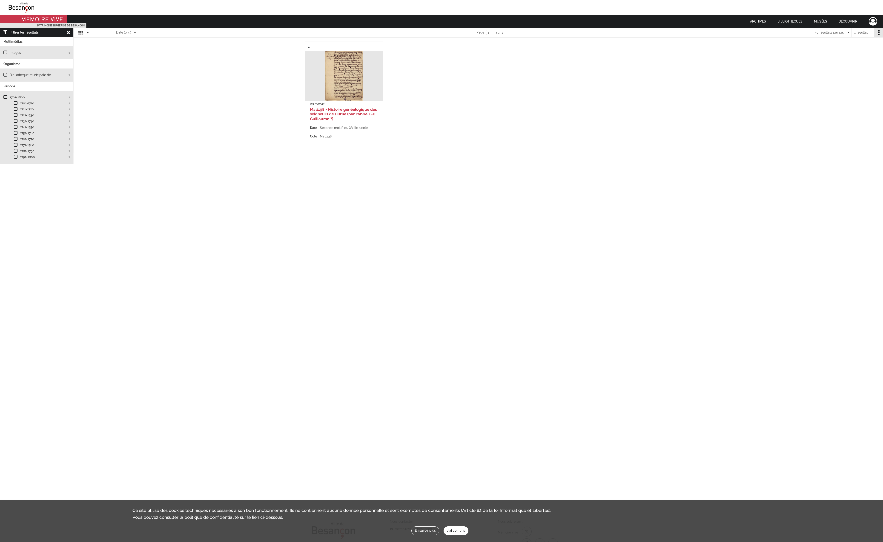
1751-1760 (27, 133)
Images (15, 52)
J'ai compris (456, 530)
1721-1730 (27, 115)
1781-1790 (27, 151)
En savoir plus (425, 530)
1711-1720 (27, 109)
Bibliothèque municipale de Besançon (38, 75)
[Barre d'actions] (878, 32)
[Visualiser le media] (344, 76)
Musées (820, 21)
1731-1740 (27, 121)
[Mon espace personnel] (873, 21)
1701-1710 (27, 103)
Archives (758, 21)
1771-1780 (27, 145)
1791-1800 (27, 157)
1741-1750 (27, 127)
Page (480, 32)
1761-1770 (27, 139)
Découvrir (848, 21)
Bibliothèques (790, 21)
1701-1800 (17, 97)
